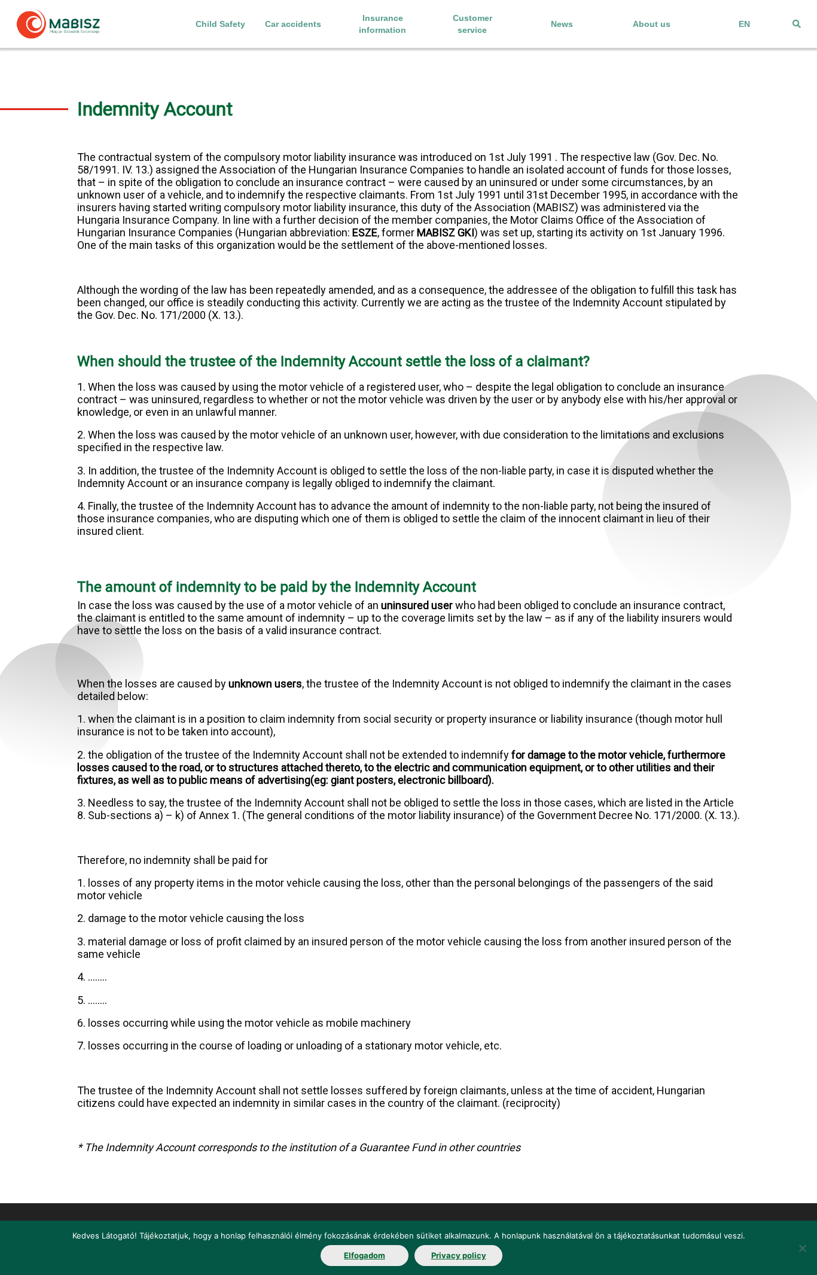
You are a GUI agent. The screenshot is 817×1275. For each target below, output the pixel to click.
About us (651, 24)
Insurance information (382, 24)
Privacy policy (458, 1255)
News (562, 24)
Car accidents (293, 24)
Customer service (472, 24)
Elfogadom (364, 1255)
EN (744, 24)
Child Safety (220, 24)
